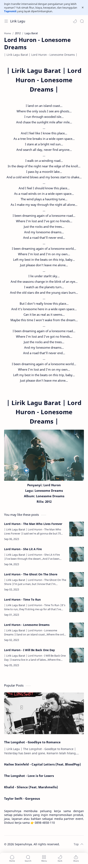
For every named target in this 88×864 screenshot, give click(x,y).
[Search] (82, 21)
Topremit (10, 11)
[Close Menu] (82, 7)
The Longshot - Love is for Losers (29, 776)
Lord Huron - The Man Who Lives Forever (33, 524)
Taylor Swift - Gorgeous (22, 798)
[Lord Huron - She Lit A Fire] (76, 554)
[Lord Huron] (44, 455)
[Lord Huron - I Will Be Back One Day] (76, 655)
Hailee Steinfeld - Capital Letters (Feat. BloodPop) (42, 764)
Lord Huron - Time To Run (22, 599)
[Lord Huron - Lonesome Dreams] (76, 630)
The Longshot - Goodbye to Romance (32, 742)
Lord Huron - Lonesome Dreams (27, 625)
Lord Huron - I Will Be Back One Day (29, 650)
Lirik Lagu (17, 21)
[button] (75, 21)
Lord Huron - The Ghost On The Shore (30, 574)
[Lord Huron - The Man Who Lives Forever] (76, 529)
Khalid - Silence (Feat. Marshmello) (31, 787)
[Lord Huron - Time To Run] (76, 604)
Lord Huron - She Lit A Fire (23, 549)
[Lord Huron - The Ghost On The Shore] (76, 579)
